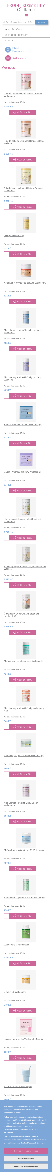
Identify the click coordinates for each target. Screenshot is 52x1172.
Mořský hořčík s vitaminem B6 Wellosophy (24, 850)
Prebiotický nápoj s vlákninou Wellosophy (23, 755)
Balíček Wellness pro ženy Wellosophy (22, 472)
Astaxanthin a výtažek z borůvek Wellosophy (25, 283)
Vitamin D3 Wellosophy (15, 992)
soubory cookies (21, 1106)
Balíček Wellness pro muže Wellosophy (22, 425)
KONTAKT (9, 40)
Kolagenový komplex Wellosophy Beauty (23, 1039)
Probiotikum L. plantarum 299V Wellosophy (24, 897)
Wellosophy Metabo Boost (16, 945)
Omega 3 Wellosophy (14, 235)
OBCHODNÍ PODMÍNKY (16, 35)
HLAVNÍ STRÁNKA (13, 29)
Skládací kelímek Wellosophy (18, 1086)
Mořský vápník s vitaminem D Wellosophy (23, 661)
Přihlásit (15, 48)
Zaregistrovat (18, 51)
